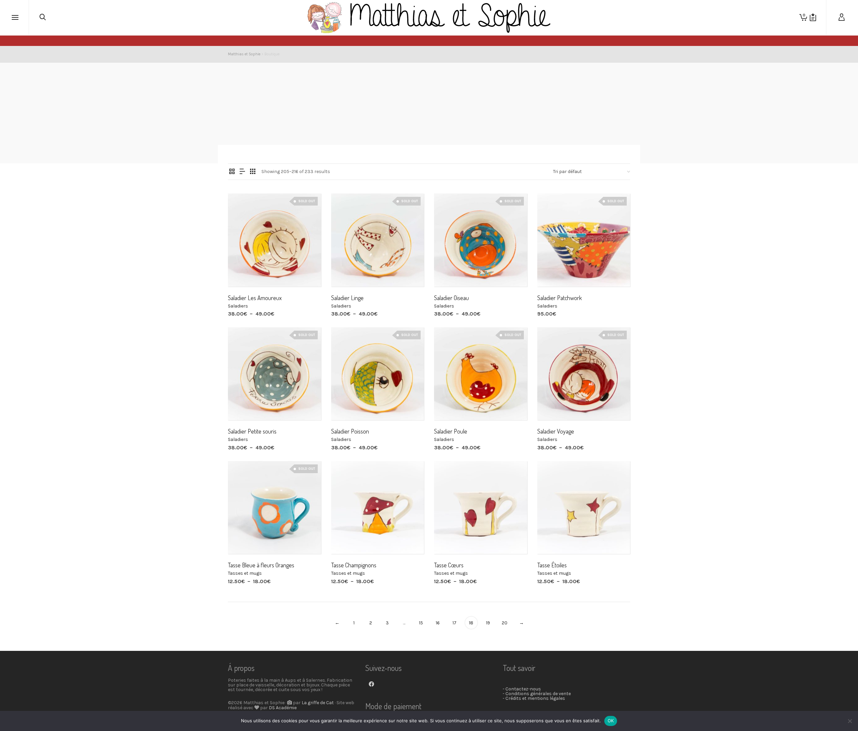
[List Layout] (242, 172)
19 (488, 623)
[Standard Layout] (232, 172)
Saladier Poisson (350, 431)
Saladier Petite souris (252, 431)
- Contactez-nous (522, 689)
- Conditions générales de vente (537, 693)
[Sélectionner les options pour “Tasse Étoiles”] (552, 538)
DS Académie (283, 708)
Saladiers (238, 306)
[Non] (849, 721)
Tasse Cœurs (449, 565)
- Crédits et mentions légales (534, 698)
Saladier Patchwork (559, 297)
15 (421, 623)
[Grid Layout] (253, 172)
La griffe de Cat (318, 703)
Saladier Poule (450, 431)
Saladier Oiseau (451, 297)
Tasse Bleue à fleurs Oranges (261, 565)
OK (611, 720)
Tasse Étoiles (552, 565)
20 (504, 623)
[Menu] (15, 17)
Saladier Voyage (555, 431)
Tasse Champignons (353, 565)
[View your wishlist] (812, 17)
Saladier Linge (347, 297)
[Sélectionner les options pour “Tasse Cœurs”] (449, 538)
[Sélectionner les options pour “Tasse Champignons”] (346, 538)
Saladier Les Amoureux (255, 297)
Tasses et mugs (245, 573)
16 (438, 623)
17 (454, 623)
